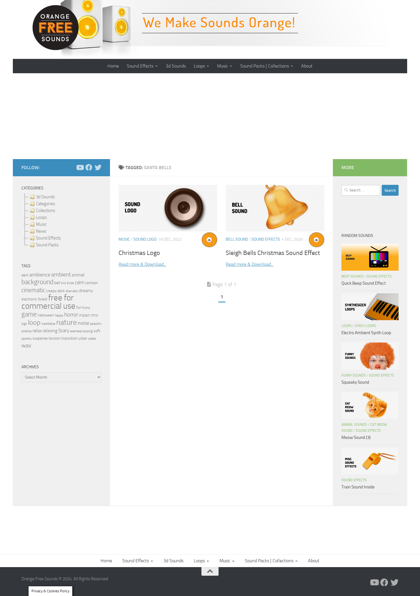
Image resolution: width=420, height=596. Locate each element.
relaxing (50, 330)
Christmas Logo (139, 253)
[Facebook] (88, 167)
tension (55, 338)
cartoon (91, 282)
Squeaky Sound (355, 382)
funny (86, 308)
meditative (48, 324)
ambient (61, 274)
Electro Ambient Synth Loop (366, 332)
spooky (26, 338)
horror (71, 315)
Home (113, 66)
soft (96, 330)
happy (59, 315)
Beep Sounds (352, 276)
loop (34, 322)
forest (42, 299)
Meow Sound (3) (356, 437)
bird (63, 283)
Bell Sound (237, 239)
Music (222, 66)
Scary (63, 330)
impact (84, 315)
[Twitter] (98, 167)
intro (94, 315)
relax (37, 330)
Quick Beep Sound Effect (363, 283)
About (307, 66)
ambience (39, 275)
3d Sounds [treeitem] (45, 196)
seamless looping (81, 331)
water (92, 338)
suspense (40, 338)
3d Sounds (176, 66)
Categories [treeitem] (45, 203)
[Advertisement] (210, 116)
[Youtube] (79, 167)
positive (26, 331)
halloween (46, 315)
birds (70, 283)
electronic (29, 299)
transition (69, 338)
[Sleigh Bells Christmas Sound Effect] (275, 208)
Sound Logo (145, 239)
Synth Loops (365, 326)
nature (66, 322)
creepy (51, 291)
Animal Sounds (354, 425)
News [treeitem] (41, 231)
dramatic (72, 291)
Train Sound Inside (358, 487)
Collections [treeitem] (45, 210)
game (29, 314)
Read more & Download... (142, 264)
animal (78, 275)
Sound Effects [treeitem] (48, 238)
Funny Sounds (353, 375)
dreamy (86, 290)
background (37, 282)
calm (79, 282)
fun (78, 307)
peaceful (95, 324)
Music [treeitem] (41, 224)
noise (83, 323)
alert (25, 275)
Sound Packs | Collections (264, 66)
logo (24, 324)
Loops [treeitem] (41, 217)
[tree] (61, 220)
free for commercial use (48, 302)
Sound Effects (140, 66)
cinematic (33, 290)
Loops (199, 66)
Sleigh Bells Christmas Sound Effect (273, 253)
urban (82, 338)
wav (26, 345)
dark (61, 290)
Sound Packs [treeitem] (47, 244)
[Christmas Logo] (168, 208)
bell (57, 282)
